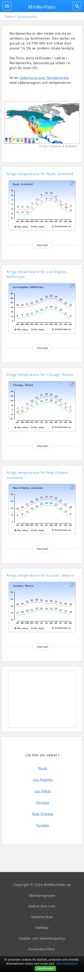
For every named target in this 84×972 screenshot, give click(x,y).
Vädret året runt (42, 906)
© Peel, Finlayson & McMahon (58, 146)
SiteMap (42, 927)
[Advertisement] (42, 699)
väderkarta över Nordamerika (44, 77)
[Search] (77, 6)
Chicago (42, 802)
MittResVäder (42, 7)
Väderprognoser (42, 895)
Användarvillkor (42, 949)
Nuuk (42, 768)
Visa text (42, 245)
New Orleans (43, 813)
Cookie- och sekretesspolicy (42, 938)
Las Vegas (43, 791)
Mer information (67, 963)
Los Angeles (43, 779)
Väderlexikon (42, 917)
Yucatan (42, 825)
